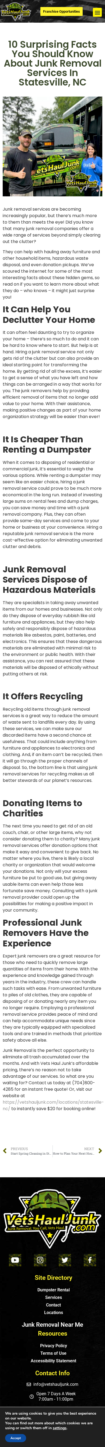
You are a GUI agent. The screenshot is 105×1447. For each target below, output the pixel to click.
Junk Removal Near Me (52, 1324)
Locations (53, 1312)
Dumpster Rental (53, 1289)
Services (53, 1297)
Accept (15, 1438)
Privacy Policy (53, 1345)
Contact (53, 1305)
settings (59, 1428)
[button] (97, 12)
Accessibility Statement (53, 1360)
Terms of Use (53, 1353)
